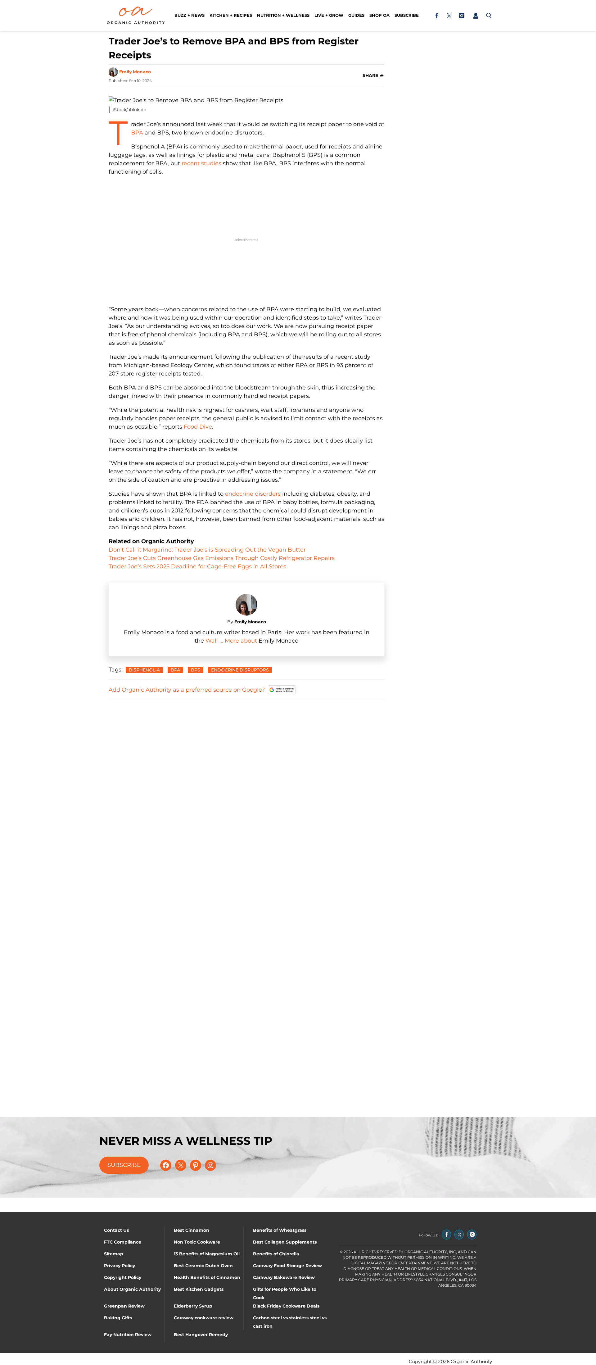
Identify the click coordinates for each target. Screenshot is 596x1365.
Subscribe (407, 15)
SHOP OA (379, 15)
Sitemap (113, 1254)
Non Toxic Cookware (197, 1242)
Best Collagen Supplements (285, 1242)
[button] (475, 15)
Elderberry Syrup (193, 1306)
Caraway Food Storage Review (287, 1265)
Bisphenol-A (144, 670)
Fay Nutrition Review (127, 1334)
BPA (137, 132)
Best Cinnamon (191, 1230)
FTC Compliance (122, 1242)
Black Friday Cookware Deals (286, 1306)
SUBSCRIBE (124, 1165)
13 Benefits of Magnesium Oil (207, 1254)
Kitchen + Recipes (231, 15)
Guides (356, 15)
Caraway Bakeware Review (284, 1277)
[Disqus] (246, 783)
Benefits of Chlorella (276, 1254)
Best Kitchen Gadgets (199, 1289)
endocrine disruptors (240, 670)
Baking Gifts (118, 1318)
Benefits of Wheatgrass (279, 1230)
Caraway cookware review (203, 1318)
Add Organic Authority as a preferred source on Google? (187, 689)
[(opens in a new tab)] (437, 15)
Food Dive (198, 426)
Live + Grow (328, 15)
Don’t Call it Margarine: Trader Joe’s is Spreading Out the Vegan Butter (207, 549)
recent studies (201, 163)
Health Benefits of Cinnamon (207, 1277)
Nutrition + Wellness (283, 15)
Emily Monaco (135, 72)
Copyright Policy (122, 1277)
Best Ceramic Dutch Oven (203, 1265)
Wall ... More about (232, 640)
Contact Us (116, 1230)
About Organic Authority (132, 1289)
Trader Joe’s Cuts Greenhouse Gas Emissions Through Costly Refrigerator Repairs (222, 558)
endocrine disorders (253, 493)
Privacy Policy (119, 1265)
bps (195, 670)
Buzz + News (189, 15)
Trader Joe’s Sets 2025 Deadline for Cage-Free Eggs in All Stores (197, 566)
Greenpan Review (124, 1306)
